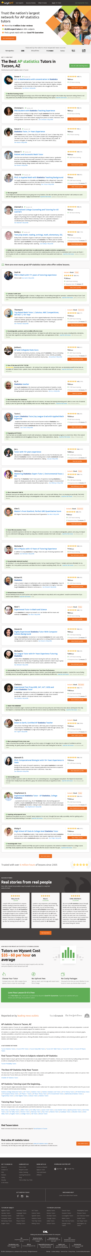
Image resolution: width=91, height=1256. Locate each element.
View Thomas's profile (77, 325)
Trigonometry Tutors (7, 1096)
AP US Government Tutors (55, 1094)
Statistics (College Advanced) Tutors (11, 1092)
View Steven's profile (77, 165)
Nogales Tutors (14, 1114)
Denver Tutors (51, 1223)
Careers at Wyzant (42, 1167)
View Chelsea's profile (77, 700)
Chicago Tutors (51, 1218)
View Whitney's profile (77, 486)
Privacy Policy (72, 1251)
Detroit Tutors (66, 1210)
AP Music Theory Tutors (40, 1094)
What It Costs (42, 3)
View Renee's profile (77, 87)
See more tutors (45, 856)
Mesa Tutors (5, 1110)
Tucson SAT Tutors (67, 1049)
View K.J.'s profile (77, 393)
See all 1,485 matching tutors (79, 66)
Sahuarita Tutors (76, 1112)
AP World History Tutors (82, 1092)
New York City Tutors (68, 1221)
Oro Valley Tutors (35, 1110)
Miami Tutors (66, 1218)
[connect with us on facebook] (19, 1196)
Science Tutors (36, 1213)
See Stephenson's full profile (33, 807)
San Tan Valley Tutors (13, 1112)
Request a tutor (23, 1169)
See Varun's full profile (20, 142)
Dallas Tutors (50, 1221)
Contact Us (4, 1169)
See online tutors (83, 1143)
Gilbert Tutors (25, 1110)
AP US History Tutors (68, 1092)
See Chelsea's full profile (21, 698)
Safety (3, 1177)
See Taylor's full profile (20, 731)
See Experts (19, 3)
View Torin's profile (77, 427)
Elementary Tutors (6, 1221)
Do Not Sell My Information (83, 1251)
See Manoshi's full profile (21, 771)
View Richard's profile (77, 586)
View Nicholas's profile (77, 555)
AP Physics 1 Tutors (25, 1094)
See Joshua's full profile (55, 357)
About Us (4, 1167)
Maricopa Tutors (36, 1112)
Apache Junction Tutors (74, 1110)
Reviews (3, 1175)
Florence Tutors (25, 1112)
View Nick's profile (77, 619)
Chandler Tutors (14, 1110)
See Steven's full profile (21, 165)
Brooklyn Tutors (51, 1216)
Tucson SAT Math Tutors (53, 1049)
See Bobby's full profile (46, 244)
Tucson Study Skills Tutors (37, 1049)
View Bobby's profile (77, 244)
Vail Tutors (34, 1114)
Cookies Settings (55, 1251)
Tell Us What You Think (25, 1180)
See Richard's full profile (49, 587)
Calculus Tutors (33, 1096)
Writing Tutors (36, 1223)
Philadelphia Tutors (82, 1210)
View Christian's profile (77, 119)
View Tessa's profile (77, 186)
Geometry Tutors (21, 1210)
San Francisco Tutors (83, 1216)
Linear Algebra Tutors (21, 1096)
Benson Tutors (43, 1114)
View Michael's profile (77, 664)
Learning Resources (24, 1175)
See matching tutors (8, 38)
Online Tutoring (23, 1172)
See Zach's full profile (28, 278)
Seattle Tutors (81, 1218)
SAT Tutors (26, 1092)
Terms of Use (64, 1251)
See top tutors (45, 933)
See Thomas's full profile (21, 323)
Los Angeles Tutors (67, 1216)
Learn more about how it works (68, 1195)
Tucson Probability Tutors (8, 1063)
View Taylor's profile (77, 735)
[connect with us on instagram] (22, 1196)
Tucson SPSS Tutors (22, 1049)
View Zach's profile (75, 287)
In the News (4, 1182)
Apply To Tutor (56, 3)
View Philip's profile (77, 837)
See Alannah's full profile (21, 222)
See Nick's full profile (34, 614)
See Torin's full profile (26, 427)
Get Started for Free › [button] (82, 3)
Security (3, 1180)
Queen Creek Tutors (47, 1110)
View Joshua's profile (77, 359)
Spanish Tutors (36, 1216)
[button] (85, 183)
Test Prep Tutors (36, 1221)
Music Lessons (20, 1218)
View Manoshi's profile (77, 771)
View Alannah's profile (77, 222)
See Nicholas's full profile (27, 554)
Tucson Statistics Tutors (8, 1049)
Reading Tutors (20, 1223)
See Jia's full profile (52, 459)
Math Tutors (20, 1216)
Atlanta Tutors (51, 1210)
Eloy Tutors (45, 1112)
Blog (20, 1177)
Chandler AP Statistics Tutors (9, 1078)
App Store (59, 1169)
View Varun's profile (77, 142)
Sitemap (48, 1251)
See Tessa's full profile (47, 184)
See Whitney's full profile (56, 483)
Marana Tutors (54, 1112)
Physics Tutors (20, 1221)
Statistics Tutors (36, 1092)
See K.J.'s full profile (54, 391)
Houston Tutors (66, 1213)
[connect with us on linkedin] (26, 1196)
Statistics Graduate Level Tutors (51, 1092)
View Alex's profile (76, 524)
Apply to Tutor (41, 1169)
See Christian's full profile (46, 119)
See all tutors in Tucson (40, 1128)
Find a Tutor (22, 1167)
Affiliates (39, 1175)
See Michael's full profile (21, 665)
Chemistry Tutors (6, 1216)
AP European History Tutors (10, 1094)
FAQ (2, 1172)
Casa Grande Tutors (60, 1110)
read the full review (61, 97)
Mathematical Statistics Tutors (73, 1094)
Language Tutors (21, 1213)
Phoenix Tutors (81, 1213)
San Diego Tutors (82, 1221)
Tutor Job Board (41, 1172)
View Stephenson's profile (77, 808)
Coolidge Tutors (25, 1114)
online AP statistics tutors (40, 1143)
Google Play (70, 1169)
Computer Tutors (6, 1218)
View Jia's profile (77, 461)
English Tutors (5, 1223)
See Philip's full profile (55, 838)
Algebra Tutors (5, 1210)
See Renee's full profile (29, 88)
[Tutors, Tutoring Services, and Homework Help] (7, 2)
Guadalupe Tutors (65, 1112)
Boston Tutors (51, 1213)
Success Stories (31, 3)
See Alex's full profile (53, 514)
